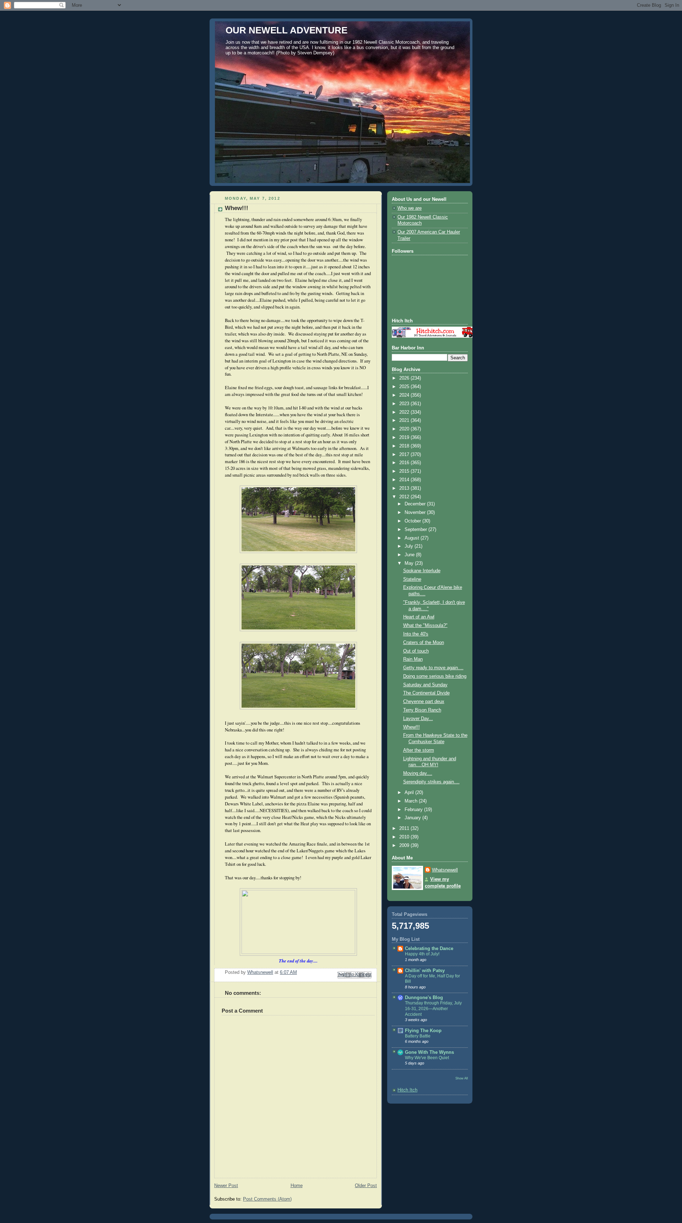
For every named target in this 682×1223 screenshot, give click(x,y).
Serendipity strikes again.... (431, 781)
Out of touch (416, 651)
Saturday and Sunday (425, 684)
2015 (405, 471)
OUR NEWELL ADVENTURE (286, 30)
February (414, 809)
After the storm (418, 750)
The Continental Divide (426, 693)
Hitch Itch (407, 1090)
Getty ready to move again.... (433, 667)
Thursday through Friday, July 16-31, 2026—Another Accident (433, 1009)
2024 (405, 395)
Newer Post (226, 1185)
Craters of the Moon (423, 642)
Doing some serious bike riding (434, 676)
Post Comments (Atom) (267, 1199)
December (416, 503)
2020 (405, 429)
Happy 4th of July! (422, 953)
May (410, 563)
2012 (405, 496)
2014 (405, 479)
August (413, 538)
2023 (405, 403)
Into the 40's (415, 634)
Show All (461, 1078)
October (413, 521)
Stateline (412, 579)
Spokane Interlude (421, 570)
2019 (405, 437)
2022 (405, 412)
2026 (405, 378)
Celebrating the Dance (429, 948)
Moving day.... (417, 773)
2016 (405, 462)
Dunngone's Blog (424, 997)
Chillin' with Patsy (425, 970)
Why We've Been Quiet (427, 1057)
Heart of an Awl (418, 617)
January (413, 817)
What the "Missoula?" (425, 625)
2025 (405, 386)
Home (297, 1185)
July (410, 546)
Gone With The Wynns (429, 1052)
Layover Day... (418, 718)
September (416, 529)
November (416, 512)
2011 (405, 828)
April (410, 792)
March (412, 801)
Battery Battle (418, 1036)
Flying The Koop (423, 1030)
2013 (405, 488)
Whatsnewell (445, 870)
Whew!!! (411, 727)
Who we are (409, 208)
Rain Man (413, 659)
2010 (405, 837)
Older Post (366, 1185)
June (410, 554)
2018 (405, 446)
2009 (405, 845)
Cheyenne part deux (423, 701)
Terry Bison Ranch (422, 710)
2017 (405, 454)
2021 (405, 420)
